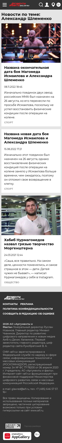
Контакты (10, 304)
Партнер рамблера (32, 426)
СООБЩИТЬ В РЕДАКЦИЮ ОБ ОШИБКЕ (28, 313)
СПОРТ (8, 122)
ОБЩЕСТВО (11, 282)
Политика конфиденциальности (28, 308)
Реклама (26, 304)
